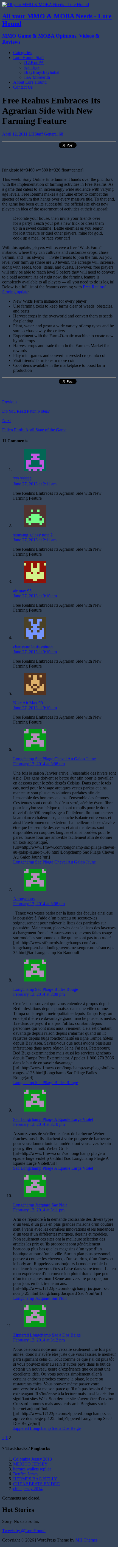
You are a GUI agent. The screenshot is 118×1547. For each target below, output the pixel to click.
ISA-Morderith (37, 77)
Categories (22, 52)
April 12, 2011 (14, 134)
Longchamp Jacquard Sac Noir (40, 1205)
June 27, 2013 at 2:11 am (35, 484)
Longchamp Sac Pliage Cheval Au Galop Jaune (54, 758)
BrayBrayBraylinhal (41, 72)
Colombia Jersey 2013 (32, 1459)
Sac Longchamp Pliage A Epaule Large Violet (53, 1119)
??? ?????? (22, 479)
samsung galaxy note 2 (33, 535)
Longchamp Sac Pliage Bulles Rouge (45, 989)
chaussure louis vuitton (33, 647)
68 (61, 134)
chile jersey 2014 (28, 1488)
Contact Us (23, 87)
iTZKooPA (34, 62)
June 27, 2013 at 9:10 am (35, 596)
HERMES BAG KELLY (35, 1478)
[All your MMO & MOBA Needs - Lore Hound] (45, 4)
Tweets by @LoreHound (24, 1530)
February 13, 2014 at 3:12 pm (39, 1340)
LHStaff (36, 134)
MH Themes (86, 1540)
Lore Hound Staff (28, 57)
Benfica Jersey (25, 1474)
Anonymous (24, 898)
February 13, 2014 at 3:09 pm (39, 994)
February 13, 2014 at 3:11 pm (38, 1210)
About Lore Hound (30, 82)
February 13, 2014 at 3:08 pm (39, 763)
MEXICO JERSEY (30, 1464)
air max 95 (22, 591)
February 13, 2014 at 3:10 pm (39, 1124)
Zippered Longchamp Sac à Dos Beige (47, 1335)
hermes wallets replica (32, 1469)
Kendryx (32, 67)
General (51, 134)
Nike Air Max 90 (28, 703)
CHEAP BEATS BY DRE (36, 1483)
